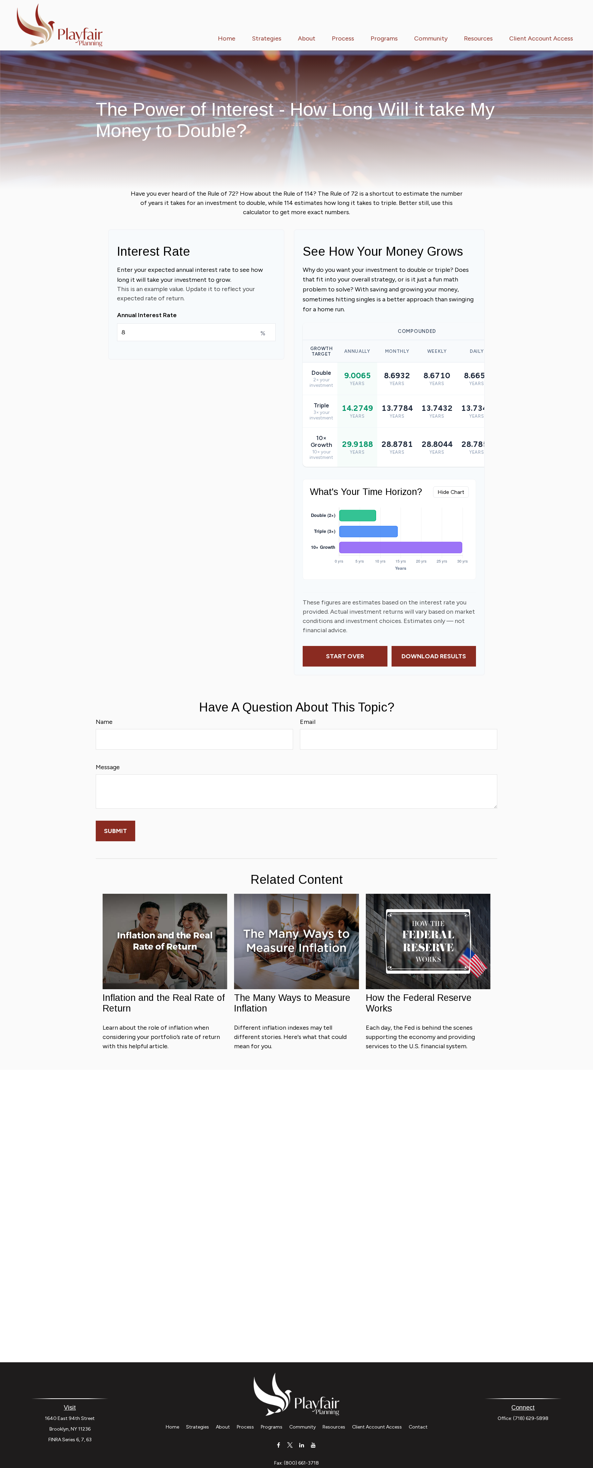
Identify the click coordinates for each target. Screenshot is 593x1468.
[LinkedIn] (301, 1444)
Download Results (434, 656)
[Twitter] (290, 1444)
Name (104, 722)
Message (108, 767)
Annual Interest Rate (147, 315)
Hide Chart (451, 492)
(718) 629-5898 (530, 1418)
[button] (227, 38)
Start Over (345, 656)
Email (307, 722)
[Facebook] (278, 1444)
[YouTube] (313, 1444)
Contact (418, 1427)
